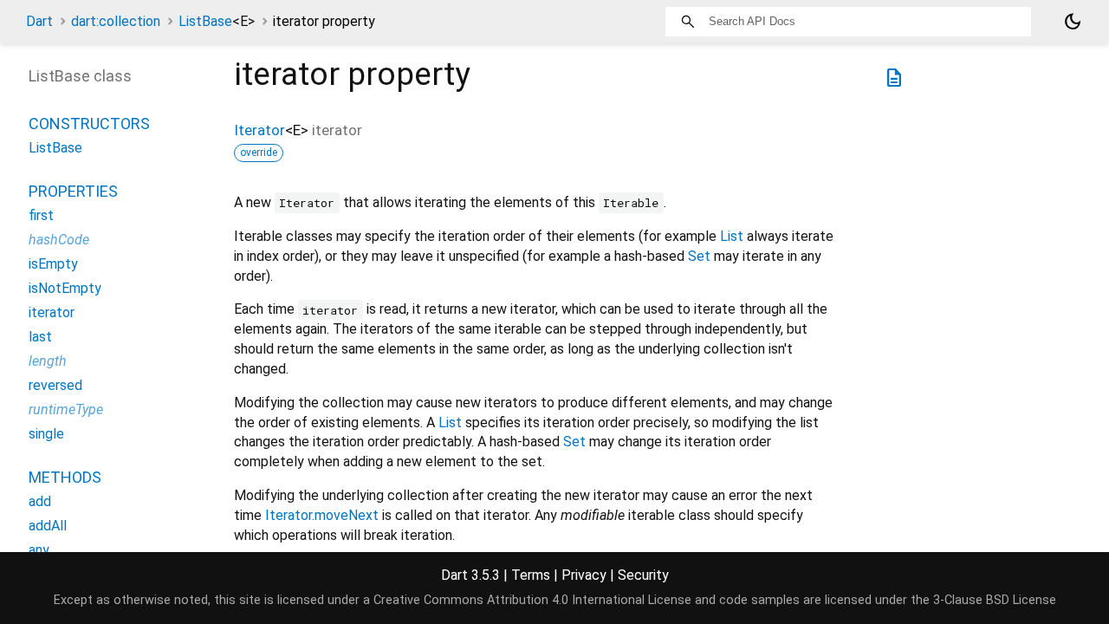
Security (643, 575)
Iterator (259, 130)
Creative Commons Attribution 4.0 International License (532, 600)
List (731, 236)
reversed (55, 385)
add (40, 501)
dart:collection (115, 21)
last (40, 336)
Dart (39, 21)
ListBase (216, 21)
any (39, 550)
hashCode (59, 239)
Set (699, 256)
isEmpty (53, 264)
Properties (73, 191)
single (46, 434)
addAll (48, 525)
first (41, 215)
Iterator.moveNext (322, 515)
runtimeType (66, 409)
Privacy (583, 575)
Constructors (89, 123)
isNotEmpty (65, 288)
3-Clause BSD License (994, 600)
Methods (65, 477)
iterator (52, 312)
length (48, 361)
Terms (530, 575)
